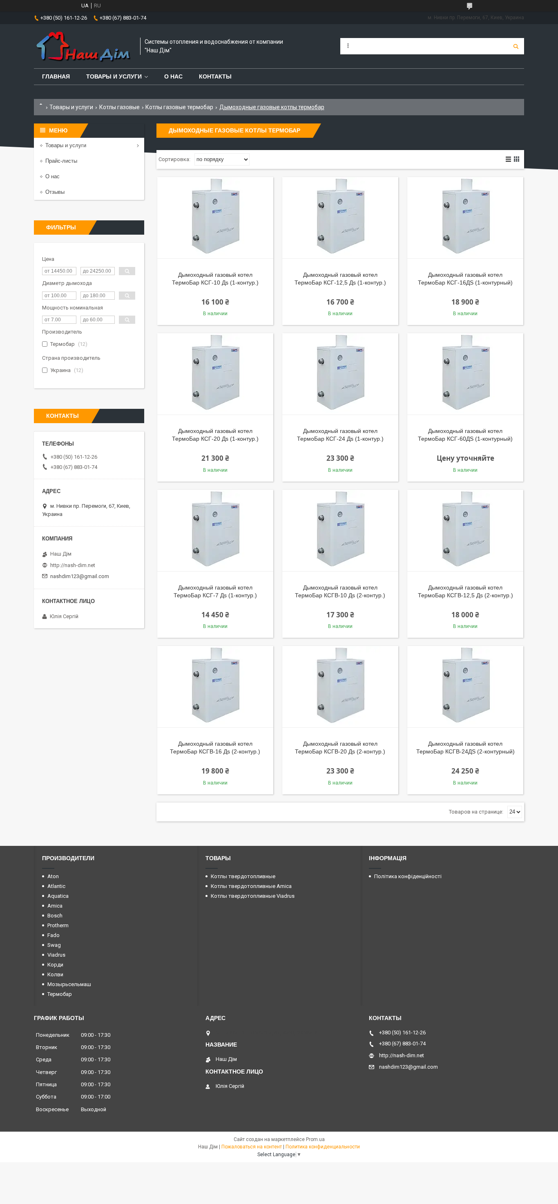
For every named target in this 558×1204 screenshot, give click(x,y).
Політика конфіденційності (408, 876)
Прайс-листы (61, 161)
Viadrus (56, 955)
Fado (53, 935)
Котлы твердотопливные (243, 876)
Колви (55, 974)
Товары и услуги (114, 76)
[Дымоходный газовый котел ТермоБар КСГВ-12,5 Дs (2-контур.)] (465, 531)
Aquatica (58, 896)
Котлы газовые (119, 107)
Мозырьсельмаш (69, 984)
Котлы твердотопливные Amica (251, 886)
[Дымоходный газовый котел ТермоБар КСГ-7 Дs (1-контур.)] (215, 531)
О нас (173, 76)
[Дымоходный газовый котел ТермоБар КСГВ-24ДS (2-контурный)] (465, 687)
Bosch (54, 916)
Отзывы (55, 192)
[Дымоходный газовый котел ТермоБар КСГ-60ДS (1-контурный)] (465, 374)
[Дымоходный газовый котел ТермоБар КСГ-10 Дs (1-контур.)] (215, 218)
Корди (55, 965)
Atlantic (56, 886)
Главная (56, 76)
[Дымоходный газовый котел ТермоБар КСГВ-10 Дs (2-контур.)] (340, 531)
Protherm (58, 925)
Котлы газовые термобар (179, 107)
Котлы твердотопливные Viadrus (253, 896)
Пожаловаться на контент (251, 1147)
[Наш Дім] (83, 46)
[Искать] (516, 46)
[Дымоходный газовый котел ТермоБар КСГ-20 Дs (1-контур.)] (215, 374)
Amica (54, 906)
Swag (54, 945)
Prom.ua (315, 1139)
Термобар (59, 994)
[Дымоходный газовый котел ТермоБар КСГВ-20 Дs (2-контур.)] (340, 687)
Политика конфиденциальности (323, 1147)
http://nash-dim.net (72, 565)
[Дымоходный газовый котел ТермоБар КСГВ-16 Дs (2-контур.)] (215, 687)
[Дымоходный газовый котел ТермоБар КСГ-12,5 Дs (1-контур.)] (340, 218)
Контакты (215, 76)
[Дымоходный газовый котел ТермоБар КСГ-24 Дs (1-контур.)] (340, 374)
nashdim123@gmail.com (79, 576)
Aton (53, 876)
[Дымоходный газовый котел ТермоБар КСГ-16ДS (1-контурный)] (465, 218)
